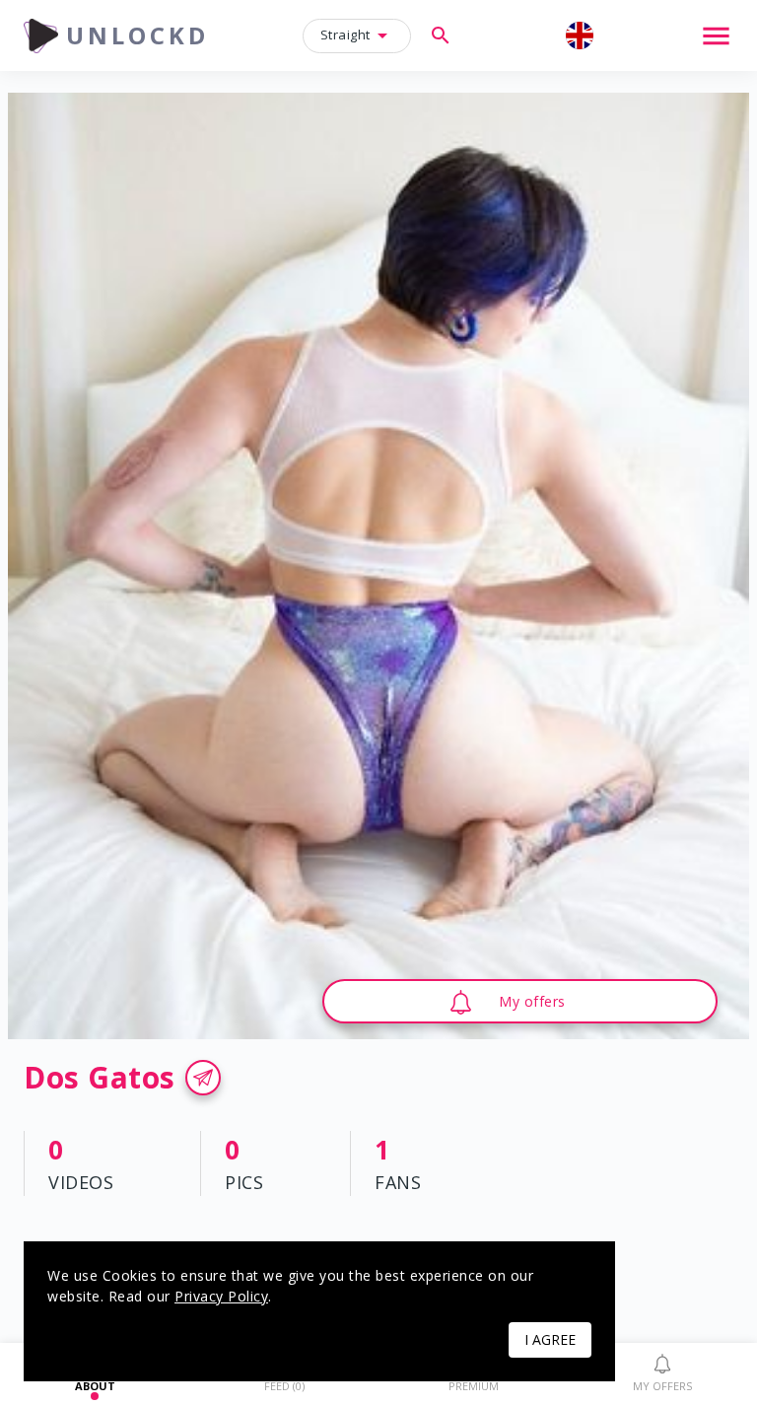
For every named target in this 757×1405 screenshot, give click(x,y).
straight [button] (345, 34)
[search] (440, 35)
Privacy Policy (221, 1296)
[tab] (662, 1374)
